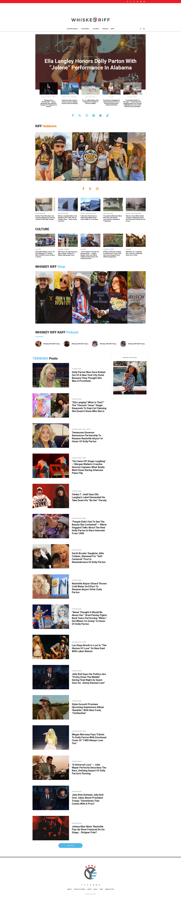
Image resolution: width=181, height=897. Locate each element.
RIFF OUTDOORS (72, 97)
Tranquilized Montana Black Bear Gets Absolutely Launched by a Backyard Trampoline (112, 218)
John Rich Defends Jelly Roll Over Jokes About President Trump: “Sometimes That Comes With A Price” (87, 799)
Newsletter (109, 889)
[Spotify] (140, 1)
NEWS (96, 56)
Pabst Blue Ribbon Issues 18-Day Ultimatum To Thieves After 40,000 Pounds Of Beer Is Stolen (45, 254)
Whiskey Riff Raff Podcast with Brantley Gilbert (87, 344)
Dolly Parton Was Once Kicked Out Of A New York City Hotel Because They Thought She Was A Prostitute (88, 376)
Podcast (72, 332)
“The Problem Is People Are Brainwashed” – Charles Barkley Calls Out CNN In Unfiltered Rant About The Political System (90, 255)
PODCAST (105, 28)
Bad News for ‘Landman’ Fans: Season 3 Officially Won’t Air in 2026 (134, 253)
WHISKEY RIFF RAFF (50, 332)
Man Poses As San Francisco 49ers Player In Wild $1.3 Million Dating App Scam (67, 253)
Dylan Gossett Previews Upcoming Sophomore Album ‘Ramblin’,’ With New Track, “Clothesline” (88, 709)
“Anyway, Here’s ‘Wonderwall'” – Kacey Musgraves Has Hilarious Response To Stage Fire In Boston (49, 103)
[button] (129, 377)
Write (89, 889)
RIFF (39, 126)
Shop (61, 267)
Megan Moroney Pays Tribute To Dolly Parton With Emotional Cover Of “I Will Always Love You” (89, 739)
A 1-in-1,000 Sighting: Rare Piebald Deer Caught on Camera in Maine (90, 101)
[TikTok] (137, 1)
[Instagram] (134, 1)
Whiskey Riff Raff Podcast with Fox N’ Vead (57, 344)
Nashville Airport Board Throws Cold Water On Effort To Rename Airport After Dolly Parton (89, 588)
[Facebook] (127, 1)
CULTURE (95, 28)
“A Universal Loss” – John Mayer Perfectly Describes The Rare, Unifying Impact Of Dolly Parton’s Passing (89, 769)
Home (84, 429)
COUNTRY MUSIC (72, 28)
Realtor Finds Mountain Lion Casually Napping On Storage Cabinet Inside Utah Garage (45, 217)
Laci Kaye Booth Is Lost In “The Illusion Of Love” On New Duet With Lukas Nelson (89, 648)
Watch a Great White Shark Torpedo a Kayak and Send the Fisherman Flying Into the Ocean (135, 218)
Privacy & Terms (79, 889)
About (69, 889)
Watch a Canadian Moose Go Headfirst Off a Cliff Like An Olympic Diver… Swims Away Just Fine (67, 218)
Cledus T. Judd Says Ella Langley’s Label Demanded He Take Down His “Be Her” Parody (89, 497)
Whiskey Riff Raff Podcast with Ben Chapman (115, 344)
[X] (130, 1)
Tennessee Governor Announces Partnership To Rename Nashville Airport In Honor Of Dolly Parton (87, 437)
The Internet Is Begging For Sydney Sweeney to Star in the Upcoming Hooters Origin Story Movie (111, 102)
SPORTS (66, 249)
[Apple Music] (144, 1)
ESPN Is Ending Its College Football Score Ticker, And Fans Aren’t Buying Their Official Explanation (112, 254)
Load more (70, 845)
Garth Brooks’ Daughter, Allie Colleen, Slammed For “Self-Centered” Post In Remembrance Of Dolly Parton (88, 558)
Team (101, 889)
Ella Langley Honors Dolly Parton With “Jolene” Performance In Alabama (90, 64)
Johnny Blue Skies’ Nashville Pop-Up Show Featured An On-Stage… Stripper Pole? (88, 829)
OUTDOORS (85, 28)
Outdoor (49, 126)
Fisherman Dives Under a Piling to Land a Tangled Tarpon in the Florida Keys (69, 101)
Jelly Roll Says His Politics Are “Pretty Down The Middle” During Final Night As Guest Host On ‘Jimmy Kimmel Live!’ (89, 678)
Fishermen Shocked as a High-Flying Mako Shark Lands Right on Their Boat (89, 217)
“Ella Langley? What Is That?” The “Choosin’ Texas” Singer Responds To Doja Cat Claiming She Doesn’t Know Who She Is (89, 407)
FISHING (64, 97)
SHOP (112, 28)
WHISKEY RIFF (46, 267)
